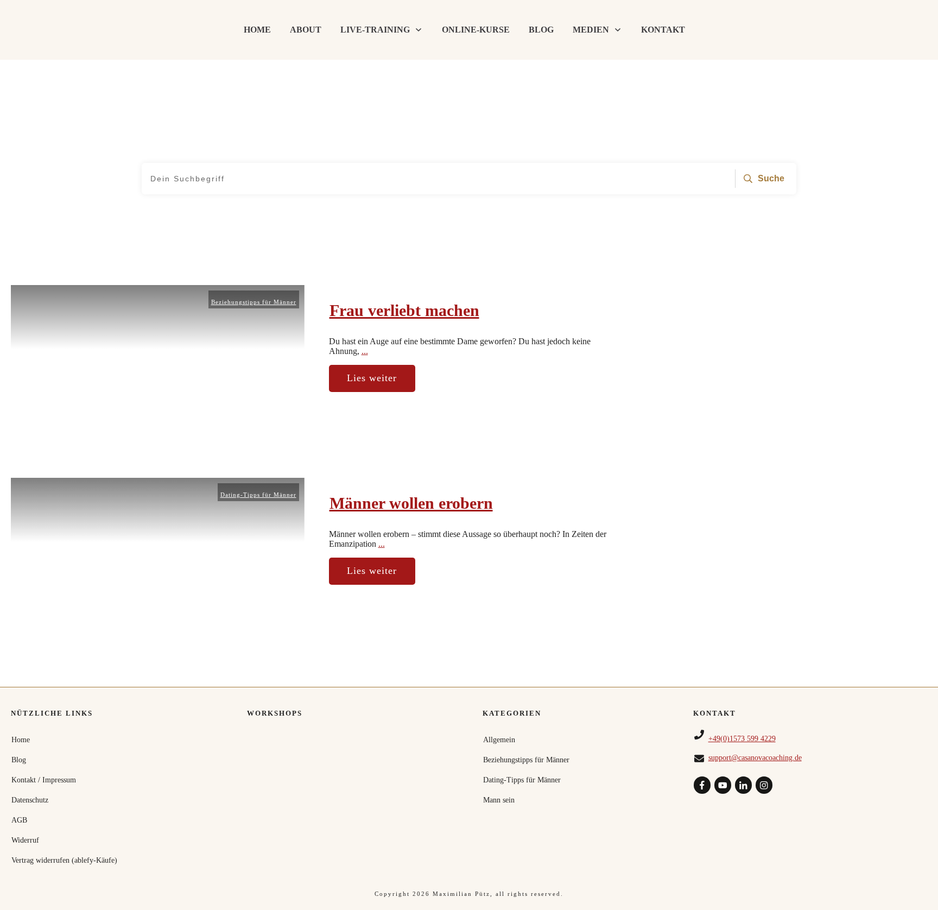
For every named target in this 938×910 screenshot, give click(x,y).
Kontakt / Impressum (43, 780)
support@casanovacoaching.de (755, 758)
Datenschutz (29, 800)
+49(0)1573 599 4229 (742, 739)
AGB (19, 820)
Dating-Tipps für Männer (258, 494)
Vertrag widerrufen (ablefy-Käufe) (64, 860)
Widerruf (25, 840)
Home (20, 740)
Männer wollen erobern (411, 503)
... (365, 351)
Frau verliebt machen (404, 310)
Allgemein (499, 740)
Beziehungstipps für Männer (253, 302)
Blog (18, 760)
